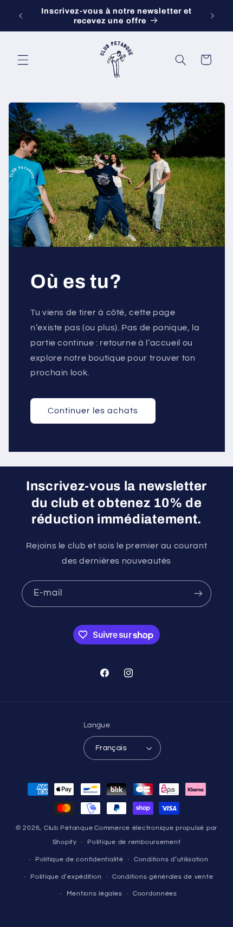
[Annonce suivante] (212, 16)
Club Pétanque (68, 828)
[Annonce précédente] (21, 16)
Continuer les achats (92, 410)
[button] (22, 59)
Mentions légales (94, 894)
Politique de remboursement (133, 842)
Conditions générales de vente (162, 877)
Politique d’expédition (65, 877)
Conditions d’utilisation (171, 859)
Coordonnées (155, 894)
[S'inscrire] (198, 593)
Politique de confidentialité (79, 859)
